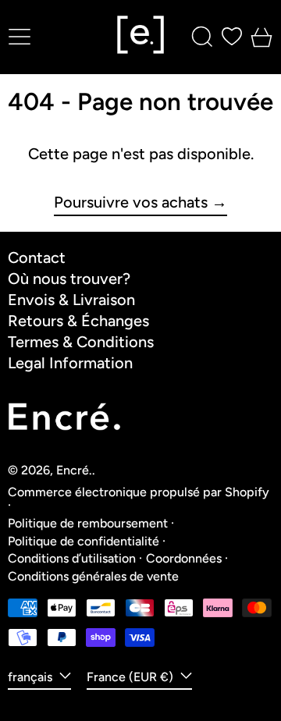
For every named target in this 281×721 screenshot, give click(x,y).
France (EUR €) (131, 677)
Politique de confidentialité (83, 541)
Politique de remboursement (88, 523)
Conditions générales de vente (93, 576)
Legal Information (70, 362)
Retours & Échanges (78, 320)
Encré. (74, 470)
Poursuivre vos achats (131, 202)
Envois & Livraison (71, 299)
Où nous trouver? (69, 278)
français (31, 677)
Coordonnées (184, 558)
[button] (202, 36)
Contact (37, 257)
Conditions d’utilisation (72, 558)
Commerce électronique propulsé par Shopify (138, 492)
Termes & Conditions (81, 341)
